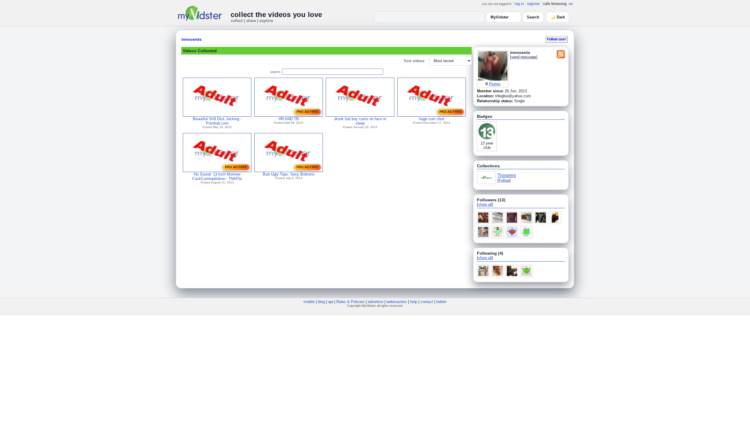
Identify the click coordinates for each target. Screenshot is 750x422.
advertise (375, 302)
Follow (504, 180)
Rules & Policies (350, 302)
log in (519, 3)
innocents (191, 39)
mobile (309, 302)
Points (494, 83)
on (571, 3)
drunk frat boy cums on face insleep (360, 121)
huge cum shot (431, 119)
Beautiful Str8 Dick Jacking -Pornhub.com (217, 121)
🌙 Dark (557, 17)
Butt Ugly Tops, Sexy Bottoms (289, 174)
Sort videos (414, 61)
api (330, 302)
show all (485, 204)
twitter (441, 302)
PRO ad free (307, 111)
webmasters (396, 302)
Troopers (506, 175)
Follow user (556, 39)
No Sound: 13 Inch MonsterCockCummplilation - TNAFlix (217, 176)
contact (426, 302)
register (533, 3)
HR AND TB (289, 119)
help (413, 302)
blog (321, 302)
